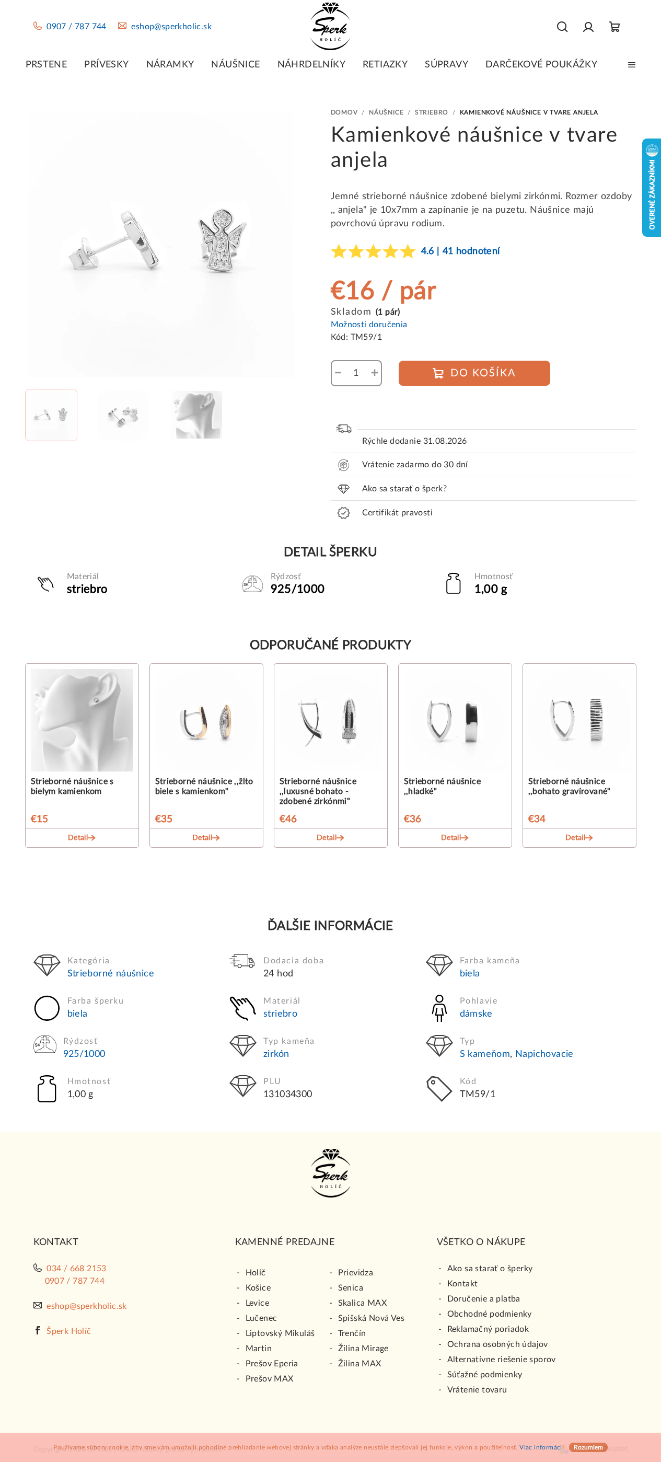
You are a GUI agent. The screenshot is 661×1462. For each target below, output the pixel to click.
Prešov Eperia (272, 1364)
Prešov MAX (270, 1379)
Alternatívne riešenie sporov (501, 1359)
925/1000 (84, 1054)
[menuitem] (46, 65)
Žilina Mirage (363, 1348)
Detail (78, 838)
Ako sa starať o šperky (490, 1268)
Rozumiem (588, 1447)
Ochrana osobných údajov (497, 1344)
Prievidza (356, 1273)
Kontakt (462, 1284)
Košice (258, 1288)
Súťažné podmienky (485, 1375)
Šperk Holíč (69, 1331)
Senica (350, 1288)
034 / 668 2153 (77, 1268)
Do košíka (483, 373)
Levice (257, 1303)
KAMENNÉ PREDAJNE (284, 1242)
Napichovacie (544, 1054)
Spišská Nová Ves (371, 1318)
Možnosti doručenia (369, 324)
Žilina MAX (359, 1364)
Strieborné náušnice (111, 973)
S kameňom (485, 1054)
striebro (280, 1014)
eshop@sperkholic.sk (171, 26)
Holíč (256, 1273)
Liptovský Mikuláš (280, 1333)
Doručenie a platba (483, 1299)
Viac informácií (541, 1447)
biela (470, 973)
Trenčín (352, 1333)
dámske (476, 1014)
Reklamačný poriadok (488, 1329)
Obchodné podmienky (489, 1314)
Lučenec (261, 1318)
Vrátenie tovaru (477, 1390)
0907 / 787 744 (77, 26)
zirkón (276, 1054)
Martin (259, 1348)
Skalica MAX (362, 1303)
